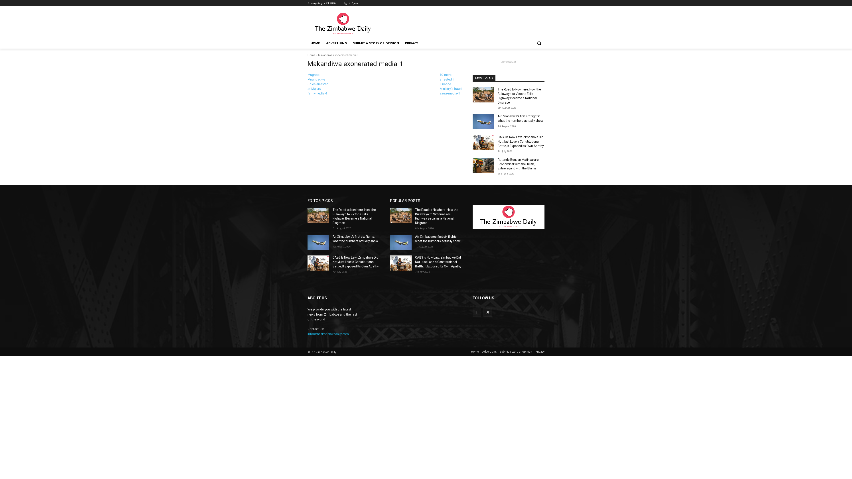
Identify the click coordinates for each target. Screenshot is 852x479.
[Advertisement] (459, 24)
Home (311, 55)
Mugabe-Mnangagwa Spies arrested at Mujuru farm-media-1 (318, 84)
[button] (539, 43)
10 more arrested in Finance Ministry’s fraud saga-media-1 (451, 84)
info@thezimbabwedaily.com (328, 334)
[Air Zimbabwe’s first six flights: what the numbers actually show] (483, 121)
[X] (487, 312)
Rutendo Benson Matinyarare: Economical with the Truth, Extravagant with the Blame (518, 164)
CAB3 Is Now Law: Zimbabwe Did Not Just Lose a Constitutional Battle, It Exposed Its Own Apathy (521, 141)
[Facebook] (477, 312)
